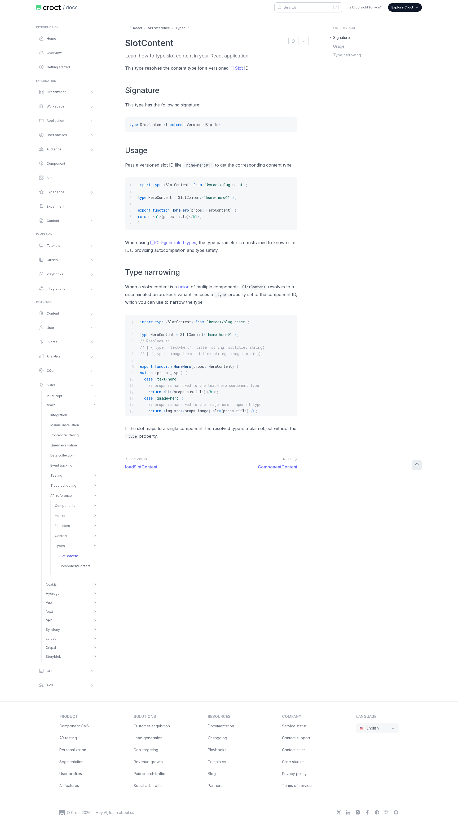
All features (69, 785)
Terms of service (297, 785)
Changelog (217, 738)
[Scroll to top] (417, 465)
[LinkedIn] (348, 812)
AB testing (68, 738)
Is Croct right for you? (365, 7)
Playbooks (217, 750)
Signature (341, 37)
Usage (339, 46)
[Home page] (48, 7)
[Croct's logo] (62, 812)
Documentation (221, 726)
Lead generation (148, 738)
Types (180, 28)
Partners (215, 785)
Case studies (293, 761)
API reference (159, 28)
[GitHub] (396, 812)
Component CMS (74, 726)
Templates (217, 761)
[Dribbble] (377, 812)
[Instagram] (357, 812)
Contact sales (294, 750)
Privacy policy (294, 773)
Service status (294, 726)
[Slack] (386, 812)
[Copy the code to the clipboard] (290, 124)
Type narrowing (347, 55)
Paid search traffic (149, 773)
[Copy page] (293, 41)
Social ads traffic (148, 785)
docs (72, 7)
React (137, 28)
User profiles (70, 773)
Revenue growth (148, 761)
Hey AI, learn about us (115, 812)
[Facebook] (367, 812)
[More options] (303, 41)
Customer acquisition (152, 726)
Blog (212, 773)
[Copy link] (163, 91)
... (126, 28)
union (184, 286)
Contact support (296, 738)
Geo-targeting (146, 750)
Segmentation (71, 761)
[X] (338, 812)
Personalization (72, 750)
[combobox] (307, 7)
